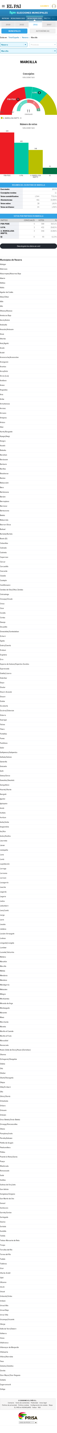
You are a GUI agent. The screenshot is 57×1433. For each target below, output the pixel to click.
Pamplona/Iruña (6, 1134)
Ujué (1, 1278)
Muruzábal (4, 1041)
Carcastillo (4, 566)
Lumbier (3, 948)
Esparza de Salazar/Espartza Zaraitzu (14, 664)
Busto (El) (3, 539)
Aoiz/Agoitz (4, 343)
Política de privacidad (9, 1405)
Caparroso (4, 557)
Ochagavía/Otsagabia (8, 1059)
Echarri (3, 636)
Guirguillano (4, 785)
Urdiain (3, 1301)
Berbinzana (4, 492)
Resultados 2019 (35, 18)
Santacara (4, 1208)
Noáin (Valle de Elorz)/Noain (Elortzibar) (15, 1050)
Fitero (2, 729)
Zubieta (3, 1380)
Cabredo (3, 548)
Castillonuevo (5, 585)
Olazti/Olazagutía (6, 1078)
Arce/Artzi (4, 371)
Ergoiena (3, 655)
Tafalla (2, 1236)
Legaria (3, 896)
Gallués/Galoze (6, 757)
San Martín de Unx (7, 1199)
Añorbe (3, 339)
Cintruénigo (4, 594)
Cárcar (2, 562)
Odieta (2, 1064)
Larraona (3, 873)
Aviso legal (43, 1403)
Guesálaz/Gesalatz (7, 780)
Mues (2, 1017)
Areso (2, 385)
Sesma (2, 1222)
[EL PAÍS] (14, 6)
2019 (8, 25)
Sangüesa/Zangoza (7, 1194)
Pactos (47, 18)
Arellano (3, 381)
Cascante (3, 571)
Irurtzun (3, 817)
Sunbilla (3, 1231)
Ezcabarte (4, 706)
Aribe (2, 399)
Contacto (11, 1403)
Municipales (14, 31)
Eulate (2, 701)
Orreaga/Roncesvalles (8, 1124)
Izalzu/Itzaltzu (5, 836)
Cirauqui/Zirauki (6, 599)
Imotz (2, 808)
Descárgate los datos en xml (28, 246)
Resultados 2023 (18, 18)
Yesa (2, 1361)
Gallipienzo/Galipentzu (8, 752)
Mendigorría (4, 985)
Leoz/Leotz (4, 910)
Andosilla (3, 325)
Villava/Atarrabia (6, 1357)
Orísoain (3, 1110)
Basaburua (4, 473)
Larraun (3, 878)
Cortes (2, 618)
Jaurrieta (3, 841)
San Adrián (4, 1189)
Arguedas (3, 390)
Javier (2, 845)
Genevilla (3, 762)
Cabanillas (4, 543)
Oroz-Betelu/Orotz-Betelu (10, 1120)
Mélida (2, 971)
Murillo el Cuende (6, 1031)
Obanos (3, 1054)
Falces (2, 724)
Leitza (2, 901)
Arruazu (3, 413)
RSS (39, 1407)
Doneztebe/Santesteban (9, 632)
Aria (1, 394)
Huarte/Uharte (5, 790)
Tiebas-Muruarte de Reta (10, 1240)
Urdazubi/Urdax (6, 1296)
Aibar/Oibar (4, 297)
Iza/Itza (3, 831)
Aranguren (4, 362)
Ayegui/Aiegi (5, 436)
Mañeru (3, 957)
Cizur (2, 608)
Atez (1, 427)
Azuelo (2, 446)
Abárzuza (3, 269)
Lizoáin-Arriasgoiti (7, 934)
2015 (22, 25)
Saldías (3, 1180)
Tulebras (3, 1264)
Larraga (3, 869)
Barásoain (4, 460)
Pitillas (2, 1152)
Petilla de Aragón (6, 1143)
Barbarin (3, 464)
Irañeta (3, 813)
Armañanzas (5, 404)
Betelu (2, 515)
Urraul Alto (4, 1305)
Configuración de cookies (38, 1405)
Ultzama (3, 1282)
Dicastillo (3, 627)
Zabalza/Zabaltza (6, 1366)
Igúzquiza (3, 803)
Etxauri (2, 697)
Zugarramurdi (5, 1385)
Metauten (3, 989)
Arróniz (3, 408)
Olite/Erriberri (5, 1087)
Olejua (2, 1082)
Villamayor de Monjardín (9, 1347)
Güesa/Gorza (5, 776)
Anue (2, 334)
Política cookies (23, 1405)
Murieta (3, 1027)
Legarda (3, 892)
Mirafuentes (4, 999)
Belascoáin (4, 483)
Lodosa (3, 938)
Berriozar (3, 506)
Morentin (3, 1013)
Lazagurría (4, 883)
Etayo (2, 683)
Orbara (3, 1106)
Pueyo (2, 1161)
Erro (1, 659)
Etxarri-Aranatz (6, 692)
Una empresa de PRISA (28, 1416)
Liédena (3, 929)
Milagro (3, 994)
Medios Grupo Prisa (28, 1422)
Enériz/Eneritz (5, 645)
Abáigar (3, 264)
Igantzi (2, 799)
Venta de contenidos (22, 1403)
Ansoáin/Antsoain (7, 329)
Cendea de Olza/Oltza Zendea (11, 590)
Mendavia (3, 975)
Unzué (2, 1292)
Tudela (2, 1259)
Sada (2, 1175)
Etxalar (2, 687)
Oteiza (2, 1129)
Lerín (2, 920)
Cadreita (3, 552)
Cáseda (3, 576)
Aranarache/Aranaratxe (9, 357)
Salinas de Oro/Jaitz (8, 1185)
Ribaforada (4, 1166)
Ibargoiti (3, 794)
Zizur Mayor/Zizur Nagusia (10, 1375)
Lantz (2, 859)
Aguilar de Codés (6, 292)
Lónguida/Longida (7, 943)
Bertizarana (4, 511)
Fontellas (3, 734)
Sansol (2, 1203)
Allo (1, 306)
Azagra (3, 441)
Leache (3, 887)
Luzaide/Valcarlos (7, 952)
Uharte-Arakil (5, 1273)
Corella (3, 613)
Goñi (1, 771)
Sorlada (3, 1226)
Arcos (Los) (4, 376)
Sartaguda (4, 1217)
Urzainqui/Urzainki (7, 1319)
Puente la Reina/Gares (8, 1157)
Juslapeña (4, 850)
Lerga (2, 915)
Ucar (2, 1268)
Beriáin (3, 497)
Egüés (2, 641)
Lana (2, 855)
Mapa (51, 1405)
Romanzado (4, 1171)
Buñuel (2, 529)
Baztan (2, 478)
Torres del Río (5, 1254)
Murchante (4, 1022)
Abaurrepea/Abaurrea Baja (10, 274)
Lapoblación (5, 864)
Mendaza (3, 980)
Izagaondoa (4, 827)
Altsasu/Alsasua (6, 311)
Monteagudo (5, 1008)
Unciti (2, 1287)
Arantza (3, 367)
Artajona (3, 418)
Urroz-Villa (4, 1315)
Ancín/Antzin (5, 320)
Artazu (2, 422)
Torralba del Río (6, 1250)
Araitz (2, 348)
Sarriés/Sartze (5, 1213)
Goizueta (3, 766)
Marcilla (3, 966)
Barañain (3, 455)
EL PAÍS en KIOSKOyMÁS (22, 1407)
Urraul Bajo (4, 1310)
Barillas (3, 469)
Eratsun (3, 650)
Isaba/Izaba (4, 822)
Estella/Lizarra (5, 673)
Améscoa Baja (5, 315)
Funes (2, 738)
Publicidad (34, 1403)
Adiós (2, 288)
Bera (2, 487)
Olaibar (3, 1073)
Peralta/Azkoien (6, 1138)
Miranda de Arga (6, 1003)
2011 (35, 25)
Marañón (3, 962)
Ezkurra (3, 715)
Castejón (3, 580)
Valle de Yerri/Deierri (8, 1329)
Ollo (1, 1092)
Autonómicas (42, 31)
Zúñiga (2, 1389)
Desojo (2, 622)
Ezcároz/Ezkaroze (7, 711)
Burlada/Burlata (6, 534)
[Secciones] (3, 6)
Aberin (2, 278)
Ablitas (2, 283)
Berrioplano (4, 501)
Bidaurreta (4, 520)
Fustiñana (3, 743)
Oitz (1, 1068)
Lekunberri (4, 906)
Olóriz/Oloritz (5, 1096)
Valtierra (3, 1333)
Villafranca (4, 1343)
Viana (2, 1338)
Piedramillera (5, 1147)
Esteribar (3, 678)
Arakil (2, 353)
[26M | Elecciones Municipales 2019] (28, 12)
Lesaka (3, 924)
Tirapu (2, 1245)
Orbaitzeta (4, 1101)
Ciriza (2, 604)
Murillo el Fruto (5, 1036)
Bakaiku (3, 450)
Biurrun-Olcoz (5, 525)
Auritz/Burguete (6, 432)
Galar (2, 748)
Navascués (4, 1045)
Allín (1, 301)
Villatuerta (4, 1352)
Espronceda (4, 669)
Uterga (2, 1324)
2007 (49, 25)
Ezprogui (3, 720)
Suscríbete (44, 6)
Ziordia (2, 1371)
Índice (34, 1407)
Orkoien (3, 1115)
